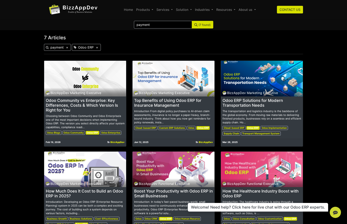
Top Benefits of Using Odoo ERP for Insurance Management (167, 103)
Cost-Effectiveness (106, 218)
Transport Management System (261, 133)
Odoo (191, 127)
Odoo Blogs (53, 132)
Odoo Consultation (244, 218)
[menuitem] (128, 10)
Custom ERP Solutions (172, 127)
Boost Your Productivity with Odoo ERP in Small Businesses (173, 193)
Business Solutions (81, 218)
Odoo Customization (270, 218)
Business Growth (57, 218)
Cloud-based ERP (145, 127)
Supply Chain (231, 133)
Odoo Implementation (274, 127)
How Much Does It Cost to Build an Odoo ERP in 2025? (84, 193)
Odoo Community (73, 132)
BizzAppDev (117, 142)
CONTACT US (290, 10)
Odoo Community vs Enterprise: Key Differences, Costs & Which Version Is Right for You (82, 105)
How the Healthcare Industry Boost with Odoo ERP (260, 193)
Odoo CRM (151, 218)
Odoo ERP (92, 132)
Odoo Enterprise (110, 132)
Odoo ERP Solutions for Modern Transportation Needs (252, 103)
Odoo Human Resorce (187, 218)
